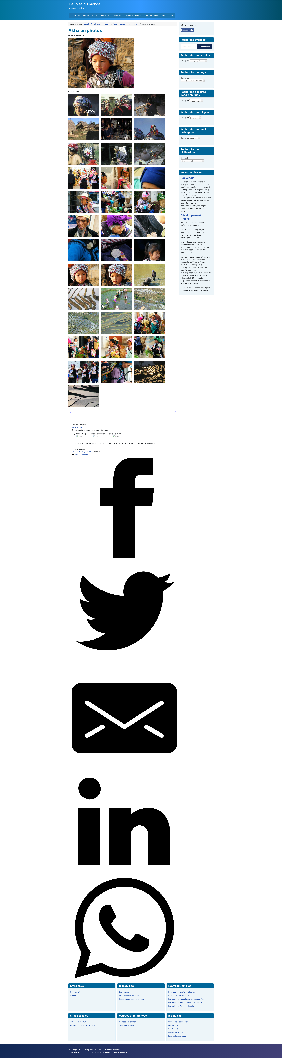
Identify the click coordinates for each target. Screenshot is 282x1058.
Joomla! (72, 1052)
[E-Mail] (124, 718)
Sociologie (187, 178)
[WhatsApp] (124, 928)
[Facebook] (124, 508)
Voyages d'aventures (79, 1022)
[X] (124, 613)
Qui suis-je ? (75, 992)
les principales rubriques (129, 995)
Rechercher (205, 46)
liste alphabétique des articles (131, 999)
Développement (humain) (191, 217)
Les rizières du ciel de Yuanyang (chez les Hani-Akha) (130, 443)
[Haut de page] (278, 1054)
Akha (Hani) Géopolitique (85, 443)
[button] (174, 411)
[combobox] (189, 46)
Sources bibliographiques (129, 1022)
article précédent (98, 434)
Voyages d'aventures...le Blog (82, 1025)
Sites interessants (126, 1025)
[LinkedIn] (124, 823)
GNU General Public (119, 1052)
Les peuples (124, 992)
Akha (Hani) (77, 427)
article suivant (115, 434)
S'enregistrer (75, 995)
